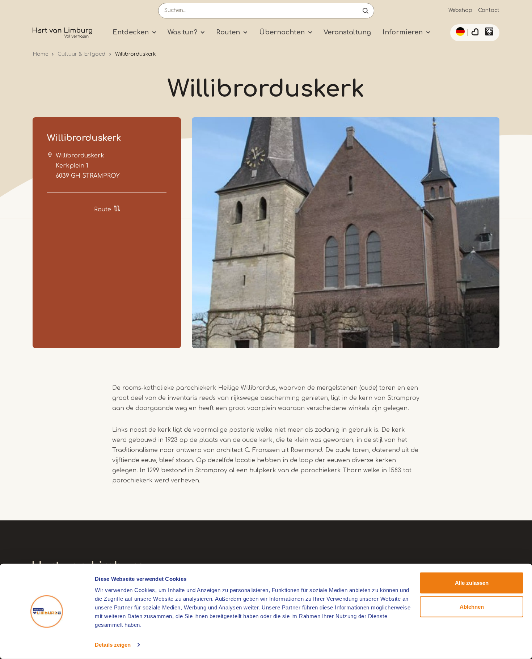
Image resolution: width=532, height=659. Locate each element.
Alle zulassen (472, 583)
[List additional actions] (459, 31)
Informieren (403, 32)
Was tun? (182, 32)
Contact (488, 10)
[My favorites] (474, 33)
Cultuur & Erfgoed (81, 54)
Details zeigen (113, 645)
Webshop (460, 10)
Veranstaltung (347, 32)
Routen (228, 32)
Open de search (365, 10)
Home (40, 54)
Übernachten (282, 32)
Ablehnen (472, 606)
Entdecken (131, 32)
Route (102, 209)
